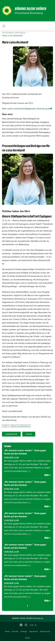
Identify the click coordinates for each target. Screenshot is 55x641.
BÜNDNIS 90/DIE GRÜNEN (30, 9)
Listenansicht (11, 434)
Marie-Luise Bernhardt (12, 35)
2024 (5, 426)
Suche (27, 638)
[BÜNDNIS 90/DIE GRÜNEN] (7, 11)
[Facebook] (21, 625)
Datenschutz (45, 631)
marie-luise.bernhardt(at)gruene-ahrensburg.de (28, 108)
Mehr (46, 475)
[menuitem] (7, 631)
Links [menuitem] (32, 625)
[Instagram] (26, 625)
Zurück (29, 434)
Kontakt (15, 631)
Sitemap (23, 631)
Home (7, 631)
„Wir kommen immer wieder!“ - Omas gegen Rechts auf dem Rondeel (25, 452)
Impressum (33, 631)
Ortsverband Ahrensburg (14, 33)
